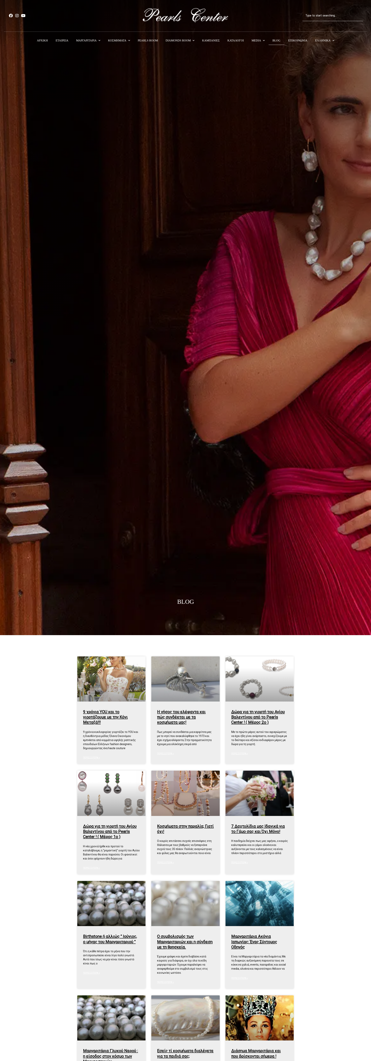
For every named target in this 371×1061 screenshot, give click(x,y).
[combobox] (332, 15)
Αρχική (42, 40)
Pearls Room (148, 40)
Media (256, 40)
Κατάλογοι (235, 40)
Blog (276, 40)
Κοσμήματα (117, 40)
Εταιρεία (62, 40)
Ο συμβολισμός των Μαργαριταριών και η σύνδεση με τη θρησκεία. (185, 941)
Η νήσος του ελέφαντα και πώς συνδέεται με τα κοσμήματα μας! (181, 717)
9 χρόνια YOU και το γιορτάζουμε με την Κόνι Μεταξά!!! (105, 717)
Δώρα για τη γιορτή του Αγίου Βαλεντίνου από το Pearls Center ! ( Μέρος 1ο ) (110, 831)
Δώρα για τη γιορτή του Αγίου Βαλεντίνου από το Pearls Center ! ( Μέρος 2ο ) (258, 717)
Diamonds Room (178, 40)
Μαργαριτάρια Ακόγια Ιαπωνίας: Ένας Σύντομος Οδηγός (254, 941)
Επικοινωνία (297, 40)
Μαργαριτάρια (86, 40)
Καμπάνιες (211, 40)
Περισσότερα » (91, 757)
